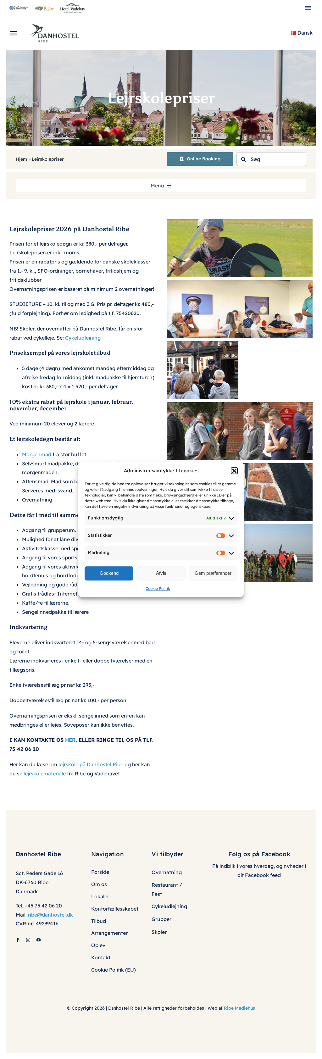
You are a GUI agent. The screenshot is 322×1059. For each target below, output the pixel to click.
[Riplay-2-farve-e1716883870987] (44, 8)
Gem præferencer (213, 573)
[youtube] (38, 940)
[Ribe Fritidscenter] (18, 8)
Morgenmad (37, 454)
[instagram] (28, 940)
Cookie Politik (158, 588)
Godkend (109, 573)
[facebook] (18, 940)
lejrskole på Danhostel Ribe (90, 764)
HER (70, 740)
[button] (234, 471)
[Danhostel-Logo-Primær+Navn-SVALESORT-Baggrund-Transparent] (56, 22)
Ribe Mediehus (239, 1008)
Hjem (21, 159)
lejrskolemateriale (45, 773)
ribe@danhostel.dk (50, 915)
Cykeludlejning (83, 338)
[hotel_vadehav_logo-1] (72, 6)
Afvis (161, 573)
